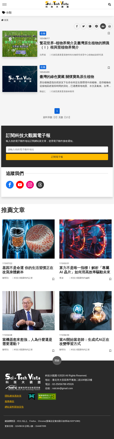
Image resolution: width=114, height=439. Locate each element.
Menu (4, 4)
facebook (77, 26)
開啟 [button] (57, 360)
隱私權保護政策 (13, 396)
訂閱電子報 (57, 157)
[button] (109, 4)
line (96, 26)
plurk (89, 26)
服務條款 (9, 401)
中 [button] (103, 26)
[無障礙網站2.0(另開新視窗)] (47, 396)
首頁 (6, 20)
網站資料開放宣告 (14, 407)
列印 (110, 26)
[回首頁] (57, 4)
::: (2, 19)
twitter (83, 26)
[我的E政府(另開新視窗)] (31, 396)
